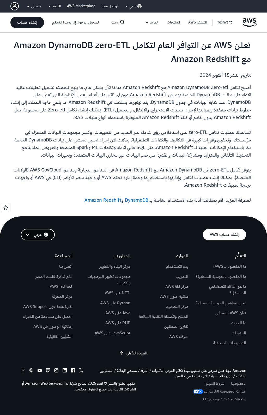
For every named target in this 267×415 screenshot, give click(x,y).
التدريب (181, 277)
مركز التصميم (177, 307)
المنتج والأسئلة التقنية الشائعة (163, 316)
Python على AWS (115, 303)
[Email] (23, 371)
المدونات (239, 333)
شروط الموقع (214, 383)
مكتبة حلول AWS (174, 296)
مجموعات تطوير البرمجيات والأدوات (108, 280)
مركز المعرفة (62, 296)
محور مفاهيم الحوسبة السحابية (221, 303)
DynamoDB (136, 200)
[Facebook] (73, 371)
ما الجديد (238, 323)
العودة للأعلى (136, 353)
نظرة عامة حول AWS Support (47, 307)
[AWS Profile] (14, 6)
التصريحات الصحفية (229, 343)
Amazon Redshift (103, 200)
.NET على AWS (117, 293)
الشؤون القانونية (59, 337)
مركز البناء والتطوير (114, 266)
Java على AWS (117, 313)
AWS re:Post (61, 286)
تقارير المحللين (176, 326)
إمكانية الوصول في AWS (52, 326)
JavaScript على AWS (112, 333)
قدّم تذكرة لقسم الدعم (53, 277)
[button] (197, 22)
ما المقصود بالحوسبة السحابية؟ (221, 277)
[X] (81, 371)
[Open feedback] (5, 207)
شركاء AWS (178, 337)
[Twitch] (48, 371)
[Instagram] (56, 371)
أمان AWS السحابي (230, 313)
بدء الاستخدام (177, 266)
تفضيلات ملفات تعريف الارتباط (224, 399)
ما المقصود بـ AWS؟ (229, 266)
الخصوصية (238, 383)
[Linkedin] (65, 371)
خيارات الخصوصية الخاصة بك (224, 391)
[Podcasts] (31, 371)
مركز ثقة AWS (176, 286)
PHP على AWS (117, 323)
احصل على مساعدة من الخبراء (47, 316)
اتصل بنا (65, 266)
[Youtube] (40, 371)
